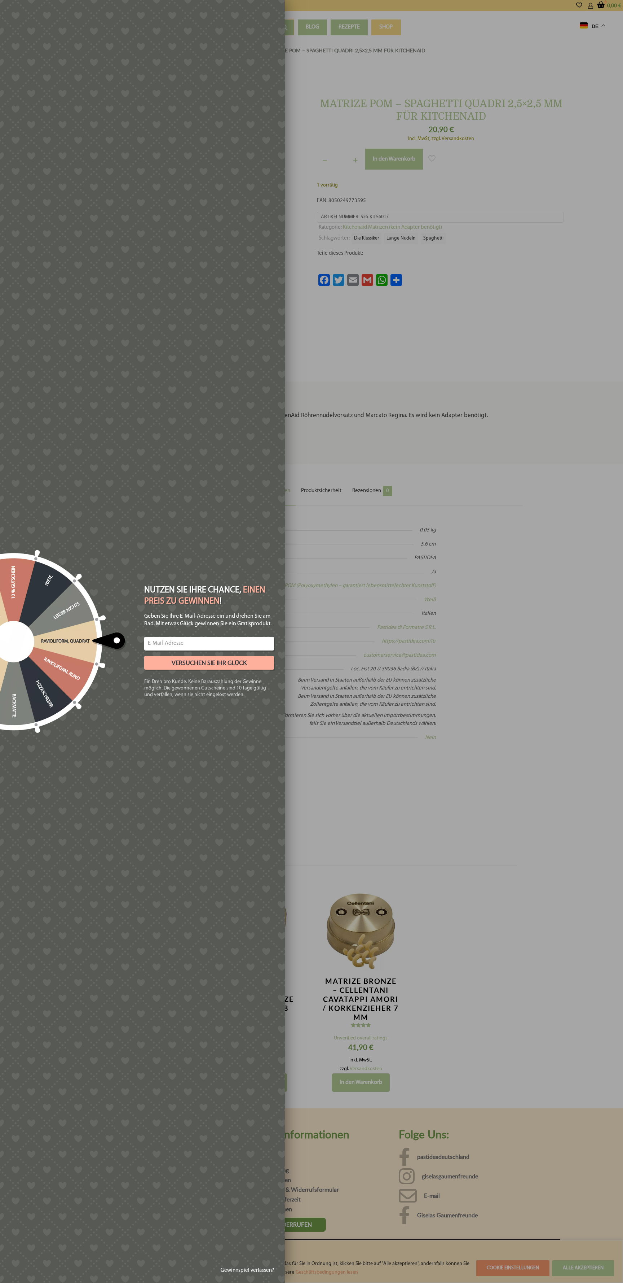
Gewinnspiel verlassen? (247, 1270)
